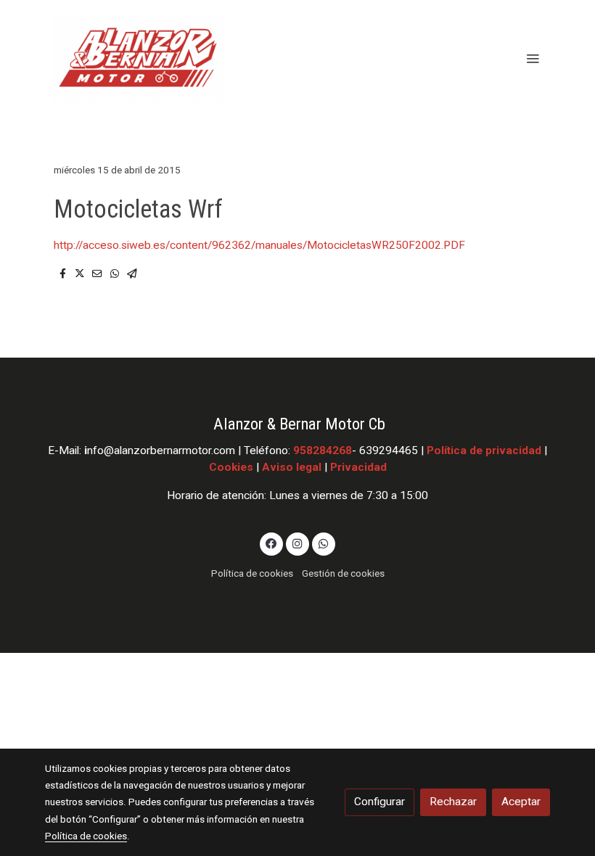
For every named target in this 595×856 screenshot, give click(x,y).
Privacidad (358, 467)
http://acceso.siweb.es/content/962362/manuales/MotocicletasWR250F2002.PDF (259, 245)
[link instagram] (297, 542)
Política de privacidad (484, 450)
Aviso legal (291, 467)
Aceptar (521, 801)
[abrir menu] (532, 58)
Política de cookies (252, 573)
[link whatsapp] (324, 542)
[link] (138, 58)
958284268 (322, 450)
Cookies (231, 467)
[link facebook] (271, 542)
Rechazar (453, 801)
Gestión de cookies (343, 573)
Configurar (379, 801)
